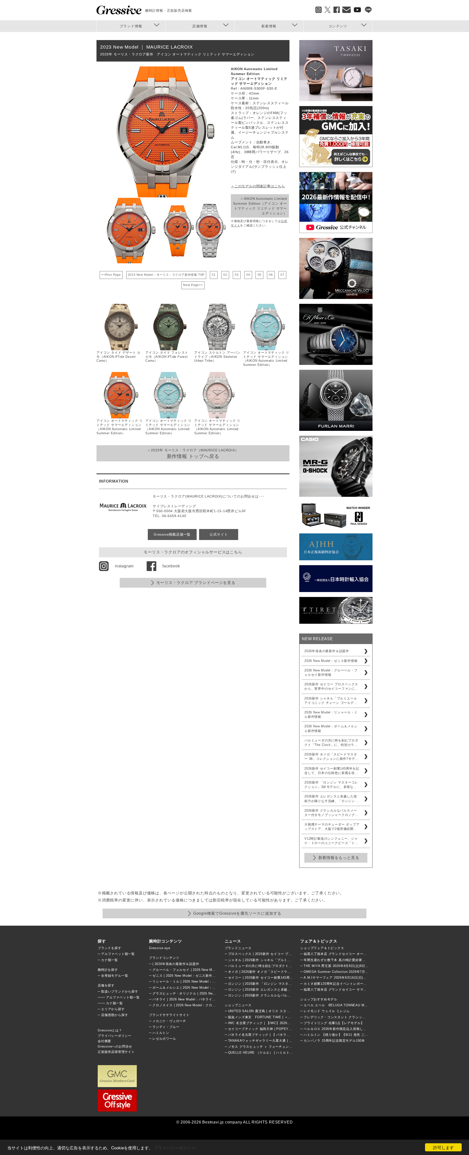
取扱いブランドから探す (119, 991)
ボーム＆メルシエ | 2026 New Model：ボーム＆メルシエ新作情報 (202, 987)
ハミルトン (160, 1033)
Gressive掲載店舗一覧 (172, 534)
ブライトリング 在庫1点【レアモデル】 (334, 1023)
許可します (443, 1147)
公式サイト (219, 534)
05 (260, 274)
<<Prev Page (111, 274)
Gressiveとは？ (110, 1030)
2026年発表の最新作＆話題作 (326, 651)
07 (282, 274)
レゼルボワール (164, 1038)
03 (237, 274)
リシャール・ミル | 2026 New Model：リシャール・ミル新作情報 (202, 981)
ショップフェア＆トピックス (322, 948)
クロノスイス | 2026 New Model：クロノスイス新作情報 (195, 1005)
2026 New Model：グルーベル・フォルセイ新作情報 (331, 672)
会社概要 (104, 1041)
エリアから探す (113, 1009)
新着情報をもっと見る (338, 858)
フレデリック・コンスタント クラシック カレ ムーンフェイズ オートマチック (363, 1017)
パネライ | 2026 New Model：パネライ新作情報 (189, 999)
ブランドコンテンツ (164, 958)
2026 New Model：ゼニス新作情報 (331, 661)
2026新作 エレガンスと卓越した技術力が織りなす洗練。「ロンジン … (332, 799)
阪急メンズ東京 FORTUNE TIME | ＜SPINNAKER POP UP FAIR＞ (281, 1017)
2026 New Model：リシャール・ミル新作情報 (331, 714)
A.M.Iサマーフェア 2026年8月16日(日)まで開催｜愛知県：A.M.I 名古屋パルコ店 (365, 977)
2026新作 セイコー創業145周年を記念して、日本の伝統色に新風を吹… (331, 771)
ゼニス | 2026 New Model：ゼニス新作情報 (185, 975)
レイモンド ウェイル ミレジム (327, 1011)
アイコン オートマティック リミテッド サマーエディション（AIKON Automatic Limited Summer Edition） (266, 359)
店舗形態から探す (114, 1015)
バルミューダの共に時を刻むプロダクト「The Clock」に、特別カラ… (331, 743)
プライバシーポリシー (175, 1147)
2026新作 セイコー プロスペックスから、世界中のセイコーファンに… (331, 686)
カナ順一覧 (109, 960)
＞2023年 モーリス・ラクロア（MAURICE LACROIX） (192, 453)
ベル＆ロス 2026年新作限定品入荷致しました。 (340, 1029)
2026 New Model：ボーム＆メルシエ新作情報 (331, 728)
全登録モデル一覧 (114, 975)
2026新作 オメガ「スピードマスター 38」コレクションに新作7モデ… (331, 756)
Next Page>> (193, 285)
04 (248, 274)
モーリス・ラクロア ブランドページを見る (195, 583)
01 (214, 274)
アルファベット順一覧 (118, 954)
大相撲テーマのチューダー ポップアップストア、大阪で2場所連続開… (332, 827)
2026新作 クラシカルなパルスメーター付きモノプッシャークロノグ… (331, 813)
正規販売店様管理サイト (116, 1052)
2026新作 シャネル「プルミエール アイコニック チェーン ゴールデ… (330, 701)
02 (225, 274)
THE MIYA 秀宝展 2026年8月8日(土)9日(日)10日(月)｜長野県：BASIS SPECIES (366, 966)
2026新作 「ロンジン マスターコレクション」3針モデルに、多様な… (331, 785)
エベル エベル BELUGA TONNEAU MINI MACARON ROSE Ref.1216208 (362, 1005)
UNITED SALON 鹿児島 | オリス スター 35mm (264, 1011)
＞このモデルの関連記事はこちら (258, 186)
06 (271, 274)
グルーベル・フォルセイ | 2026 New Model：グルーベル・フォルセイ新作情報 (212, 970)
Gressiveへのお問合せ (115, 1046)
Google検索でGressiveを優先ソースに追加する (237, 913)
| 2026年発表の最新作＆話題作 (175, 964)
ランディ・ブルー (165, 1027)
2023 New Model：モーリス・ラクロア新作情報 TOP (166, 274)
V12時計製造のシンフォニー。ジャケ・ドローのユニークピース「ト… (331, 841)
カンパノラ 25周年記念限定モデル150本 (334, 1040)
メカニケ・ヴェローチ (169, 1021)
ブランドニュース (238, 948)
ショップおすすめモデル (318, 999)
